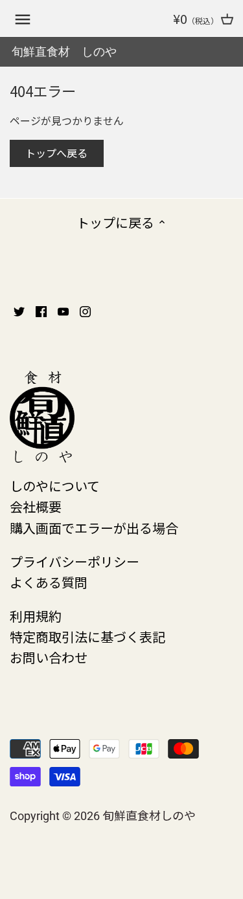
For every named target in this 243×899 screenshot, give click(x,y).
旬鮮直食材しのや (149, 814)
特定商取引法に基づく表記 (87, 636)
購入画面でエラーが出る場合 (94, 527)
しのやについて (55, 485)
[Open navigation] (22, 19)
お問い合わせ (48, 657)
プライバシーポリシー (74, 561)
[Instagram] (85, 310)
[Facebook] (41, 310)
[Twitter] (19, 310)
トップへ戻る (56, 153)
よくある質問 (48, 582)
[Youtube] (63, 310)
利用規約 (36, 615)
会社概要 (36, 506)
